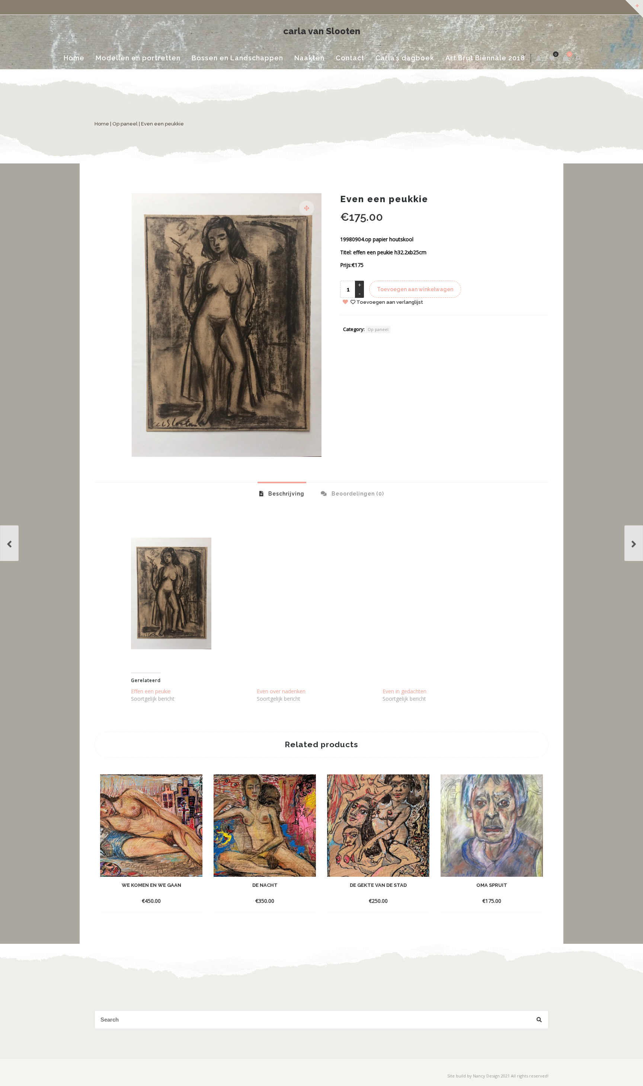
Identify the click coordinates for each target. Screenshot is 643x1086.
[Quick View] (189, 889)
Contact (350, 58)
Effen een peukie (151, 691)
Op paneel (125, 124)
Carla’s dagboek (404, 58)
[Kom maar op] (633, 543)
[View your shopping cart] (565, 58)
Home (74, 58)
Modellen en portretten (138, 58)
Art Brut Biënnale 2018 (485, 58)
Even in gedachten (404, 691)
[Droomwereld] (9, 543)
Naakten (309, 58)
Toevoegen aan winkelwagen (415, 289)
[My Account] (539, 58)
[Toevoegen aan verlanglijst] (151, 900)
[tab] (281, 493)
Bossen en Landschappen (237, 58)
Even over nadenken (281, 691)
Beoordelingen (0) (357, 494)
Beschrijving (285, 494)
